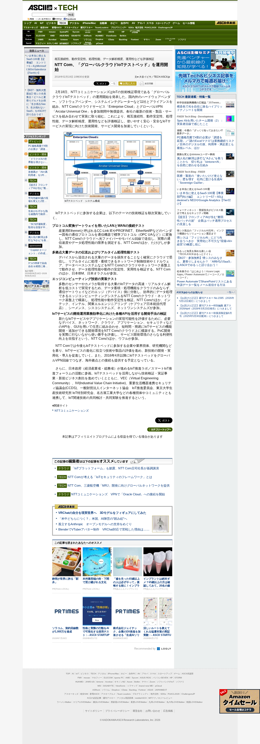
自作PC (125, 23)
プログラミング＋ (140, 694)
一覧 (113, 83)
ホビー (114, 23)
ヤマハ (147, 39)
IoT (41, 23)
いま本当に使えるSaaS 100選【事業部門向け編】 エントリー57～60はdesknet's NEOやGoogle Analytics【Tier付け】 (204, 198)
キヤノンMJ (52, 43)
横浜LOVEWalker (101, 702)
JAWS (40, 39)
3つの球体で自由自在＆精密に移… (38, 265)
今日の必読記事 (94, 698)
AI (35, 23)
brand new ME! (146, 686)
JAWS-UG (90, 682)
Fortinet (135, 39)
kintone (64, 39)
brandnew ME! (88, 43)
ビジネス (51, 23)
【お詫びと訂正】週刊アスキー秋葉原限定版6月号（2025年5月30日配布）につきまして (205, 315)
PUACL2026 (150, 27)
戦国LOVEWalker (194, 702)
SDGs (131, 27)
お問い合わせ (152, 710)
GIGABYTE (75, 36)
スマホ (150, 23)
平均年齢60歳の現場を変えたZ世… (38, 200)
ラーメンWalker (64, 702)
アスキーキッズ (31, 27)
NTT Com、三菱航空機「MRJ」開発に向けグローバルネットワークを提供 (119, 485)
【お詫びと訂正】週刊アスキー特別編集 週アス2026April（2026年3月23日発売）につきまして (205, 307)
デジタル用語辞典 (125, 698)
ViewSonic (111, 36)
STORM (178, 678)
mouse (52, 32)
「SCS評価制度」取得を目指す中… (38, 226)
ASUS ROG (64, 36)
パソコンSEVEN (88, 31)
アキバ (141, 23)
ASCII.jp (40, 7)
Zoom (158, 39)
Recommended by (145, 648)
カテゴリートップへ (159, 429)
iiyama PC (119, 678)
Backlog (123, 39)
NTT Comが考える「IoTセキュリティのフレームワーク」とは (110, 477)
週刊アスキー (86, 27)
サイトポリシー (93, 710)
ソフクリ (182, 39)
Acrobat (52, 39)
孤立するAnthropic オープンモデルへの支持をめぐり (95, 524)
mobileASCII (141, 698)
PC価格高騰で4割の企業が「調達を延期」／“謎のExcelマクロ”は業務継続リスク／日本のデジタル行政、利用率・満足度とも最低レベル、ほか (205, 143)
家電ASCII (57, 27)
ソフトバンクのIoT (170, 39)
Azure (76, 39)
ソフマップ (76, 43)
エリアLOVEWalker (82, 702)
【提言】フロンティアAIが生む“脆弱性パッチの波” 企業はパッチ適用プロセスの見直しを (204, 220)
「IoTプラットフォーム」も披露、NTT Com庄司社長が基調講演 (115, 468)
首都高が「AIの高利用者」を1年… (38, 173)
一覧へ (230, 292)
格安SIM (44, 27)
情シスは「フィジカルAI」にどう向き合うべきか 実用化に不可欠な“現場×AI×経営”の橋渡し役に (204, 241)
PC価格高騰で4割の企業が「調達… (38, 147)
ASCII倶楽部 (226, 23)
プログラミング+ (118, 27)
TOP (68, 673)
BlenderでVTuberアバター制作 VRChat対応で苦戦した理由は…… (104, 529)
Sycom (76, 32)
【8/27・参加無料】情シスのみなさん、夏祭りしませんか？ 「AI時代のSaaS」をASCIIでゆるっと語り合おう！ (205, 261)
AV (133, 23)
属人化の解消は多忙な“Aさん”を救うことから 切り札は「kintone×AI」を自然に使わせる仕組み (200, 162)
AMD (52, 36)
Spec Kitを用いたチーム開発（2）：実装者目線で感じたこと (200, 122)
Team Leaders (124, 694)
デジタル (74, 23)
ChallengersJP (165, 27)
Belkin (123, 36)
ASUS (111, 32)
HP (123, 32)
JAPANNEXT (64, 43)
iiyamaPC (64, 32)
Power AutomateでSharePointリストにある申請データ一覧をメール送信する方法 (204, 283)
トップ (27, 23)
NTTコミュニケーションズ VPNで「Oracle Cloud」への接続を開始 (118, 494)
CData (111, 39)
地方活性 (139, 27)
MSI (99, 32)
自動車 (103, 23)
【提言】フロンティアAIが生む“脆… (38, 186)
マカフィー (41, 43)
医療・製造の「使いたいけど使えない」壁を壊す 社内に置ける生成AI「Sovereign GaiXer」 (199, 179)
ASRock (88, 36)
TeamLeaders (101, 27)
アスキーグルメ (71, 27)
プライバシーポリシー (117, 710)
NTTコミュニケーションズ (72, 410)
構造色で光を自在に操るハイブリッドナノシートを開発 (199, 108)
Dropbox (99, 39)
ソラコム (88, 39)
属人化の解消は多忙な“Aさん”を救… (38, 239)
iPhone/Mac (89, 23)
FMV (40, 32)
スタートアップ (163, 23)
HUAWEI (99, 36)
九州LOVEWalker (157, 702)
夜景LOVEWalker (139, 702)
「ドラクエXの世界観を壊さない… (38, 160)
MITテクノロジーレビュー (160, 698)
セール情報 (189, 23)
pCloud (99, 43)
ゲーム (176, 23)
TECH (66, 7)
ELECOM (40, 36)
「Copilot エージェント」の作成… (38, 252)
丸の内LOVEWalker (176, 702)
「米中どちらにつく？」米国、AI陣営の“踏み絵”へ (92, 518)
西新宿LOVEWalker (120, 702)
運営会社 (137, 710)
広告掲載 (168, 710)
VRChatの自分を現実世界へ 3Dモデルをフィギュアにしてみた (102, 512)
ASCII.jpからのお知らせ (190, 292)
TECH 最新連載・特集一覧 (194, 96)
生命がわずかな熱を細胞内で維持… (38, 213)
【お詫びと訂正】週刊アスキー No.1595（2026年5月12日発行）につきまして (206, 300)
